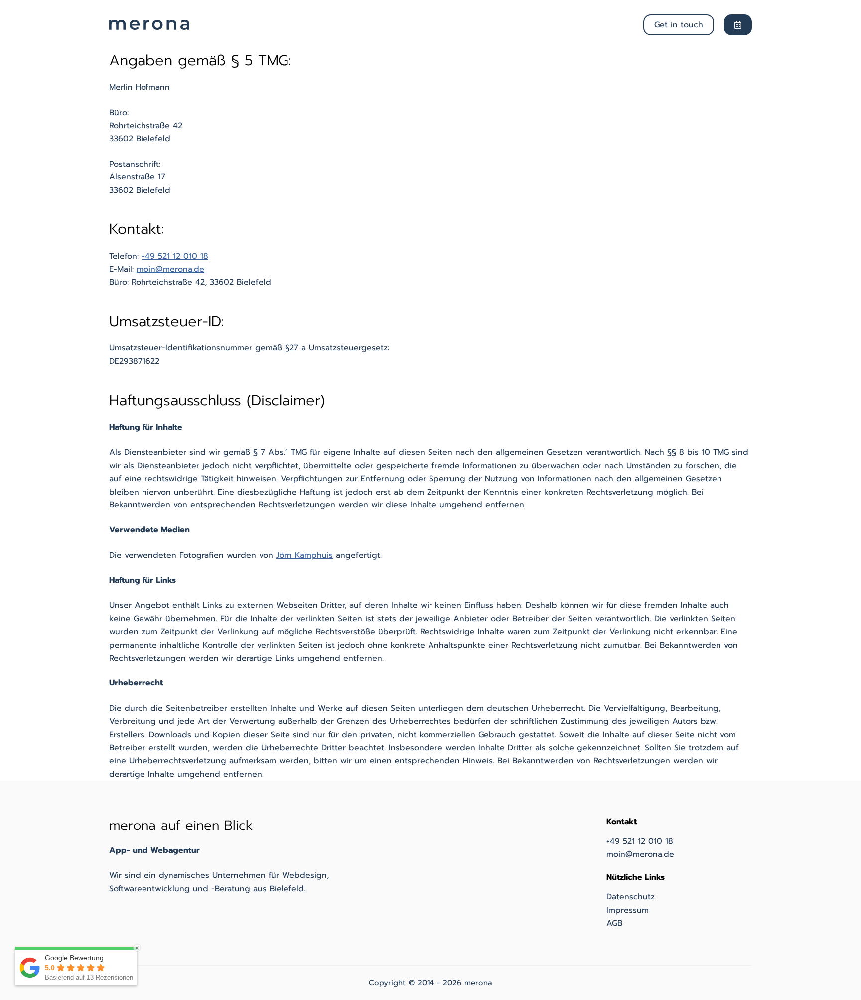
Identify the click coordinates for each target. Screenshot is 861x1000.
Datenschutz (630, 897)
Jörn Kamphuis (304, 555)
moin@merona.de (170, 269)
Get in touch (678, 25)
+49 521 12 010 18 (175, 256)
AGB (614, 923)
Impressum (627, 910)
